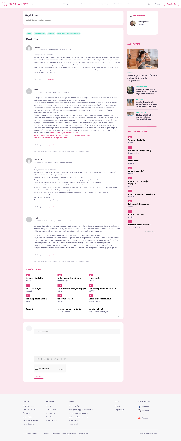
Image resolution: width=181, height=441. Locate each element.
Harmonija (130, 4)
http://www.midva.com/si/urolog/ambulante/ (51, 138)
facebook (145, 406)
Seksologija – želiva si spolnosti (68, 33)
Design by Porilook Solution (148, 434)
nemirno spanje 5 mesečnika (102, 288)
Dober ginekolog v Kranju (69, 278)
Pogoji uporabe (83, 434)
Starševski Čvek (75, 406)
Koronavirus (50, 413)
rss (142, 414)
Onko (75, 4)
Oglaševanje (56, 434)
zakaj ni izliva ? (96, 309)
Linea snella (94, 278)
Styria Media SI (28, 417)
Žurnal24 (26, 413)
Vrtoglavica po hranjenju (69, 309)
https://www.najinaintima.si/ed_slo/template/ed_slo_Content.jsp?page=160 (62, 135)
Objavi (38, 377)
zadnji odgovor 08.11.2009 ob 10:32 (59, 50)
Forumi (29, 309)
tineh (36, 89)
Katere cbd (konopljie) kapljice (72, 288)
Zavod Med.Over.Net (30, 420)
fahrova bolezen (65, 298)
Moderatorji (73, 424)
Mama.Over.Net (28, 424)
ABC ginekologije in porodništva (81, 409)
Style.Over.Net (28, 406)
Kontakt (46, 434)
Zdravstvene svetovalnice (78, 413)
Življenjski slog (102, 4)
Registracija (171, 4)
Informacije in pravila (69, 434)
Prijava (157, 4)
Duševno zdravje (87, 4)
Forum (51, 4)
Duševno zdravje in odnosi (79, 417)
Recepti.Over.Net (29, 409)
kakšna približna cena (36, 298)
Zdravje (66, 4)
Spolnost (51, 33)
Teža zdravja (117, 4)
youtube (144, 418)
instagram (145, 410)
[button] (38, 359)
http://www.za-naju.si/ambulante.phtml (64, 133)
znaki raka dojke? (34, 288)
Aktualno (49, 417)
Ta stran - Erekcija (34, 278)
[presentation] (38, 359)
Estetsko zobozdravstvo (100, 298)
